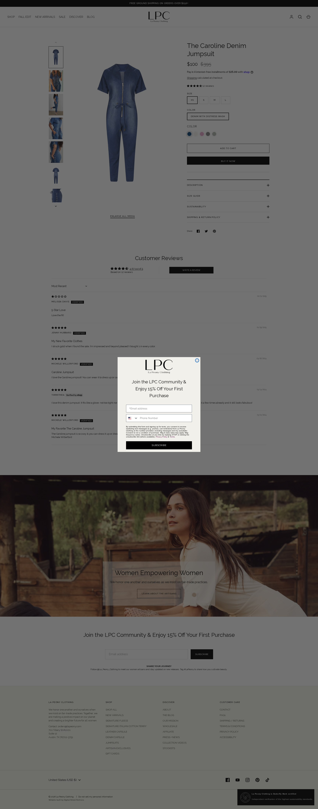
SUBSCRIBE (159, 445)
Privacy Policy (161, 437)
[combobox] (132, 418)
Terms (172, 437)
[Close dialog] (197, 360)
